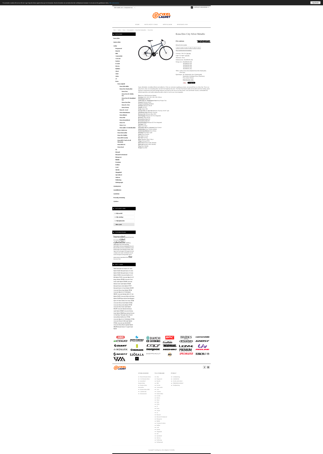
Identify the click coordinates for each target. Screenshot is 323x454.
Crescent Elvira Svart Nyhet (121, 303)
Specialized (118, 175)
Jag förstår (315, 2)
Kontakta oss (182, 24)
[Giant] (120, 345)
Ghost (117, 71)
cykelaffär (119, 242)
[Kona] (170, 345)
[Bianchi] (153, 338)
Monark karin (121, 247)
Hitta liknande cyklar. (188, 79)
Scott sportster (125, 254)
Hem (115, 30)
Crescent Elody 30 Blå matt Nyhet (123, 321)
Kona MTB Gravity (123, 138)
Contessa (117, 240)
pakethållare (128, 247)
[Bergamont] (137, 338)
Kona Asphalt (130, 30)
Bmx (130, 237)
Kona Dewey (125, 107)
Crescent (117, 58)
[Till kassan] (192, 7)
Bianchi (117, 51)
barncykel (119, 236)
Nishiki (117, 159)
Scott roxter (120, 253)
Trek (119, 259)
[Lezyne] (186, 346)
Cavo (158, 389)
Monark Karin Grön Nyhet (121, 286)
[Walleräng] (119, 359)
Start (137, 24)
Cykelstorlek (143, 391)
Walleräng (118, 180)
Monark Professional (121, 154)
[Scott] (120, 354)
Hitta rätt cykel (151, 24)
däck (120, 244)
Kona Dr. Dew (126, 105)
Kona (124, 30)
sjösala (115, 257)
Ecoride (117, 63)
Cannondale (118, 56)
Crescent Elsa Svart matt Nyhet (122, 307)
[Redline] (202, 349)
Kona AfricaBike (124, 86)
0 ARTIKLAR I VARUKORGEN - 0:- (201, 7)
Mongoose (118, 157)
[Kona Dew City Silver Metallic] (155, 50)
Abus (158, 377)
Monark (117, 152)
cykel (122, 239)
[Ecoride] (167, 342)
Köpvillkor (167, 24)
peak (132, 247)
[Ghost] (202, 341)
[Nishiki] (170, 349)
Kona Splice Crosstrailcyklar (128, 127)
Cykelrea (115, 201)
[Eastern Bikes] (153, 341)
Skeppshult (118, 172)
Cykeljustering (176, 377)
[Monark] (120, 349)
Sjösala (117, 170)
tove (117, 259)
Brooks (158, 385)
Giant (116, 74)
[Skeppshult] (153, 353)
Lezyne (158, 410)
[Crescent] (137, 341)
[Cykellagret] (161, 15)
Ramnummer (143, 393)
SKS (157, 433)
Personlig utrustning (119, 197)
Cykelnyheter (117, 186)
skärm (118, 257)
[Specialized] (186, 353)
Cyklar (119, 30)
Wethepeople (119, 182)
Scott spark (118, 254)
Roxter (128, 249)
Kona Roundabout (125, 120)
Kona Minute (123, 115)
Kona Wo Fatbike (122, 135)
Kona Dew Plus (126, 102)
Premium (118, 162)
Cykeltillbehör (117, 190)
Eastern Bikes (160, 393)
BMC (116, 53)
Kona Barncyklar (122, 132)
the (130, 256)
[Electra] (186, 341)
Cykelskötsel (176, 379)
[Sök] (134, 7)
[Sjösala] (137, 354)
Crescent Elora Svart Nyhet (121, 290)
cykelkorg (128, 242)
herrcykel (116, 246)
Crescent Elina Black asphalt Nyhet (123, 325)
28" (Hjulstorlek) (187, 74)
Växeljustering (176, 385)
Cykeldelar (116, 194)
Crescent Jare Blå (122, 323)
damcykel (116, 244)
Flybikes (117, 68)
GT (116, 79)
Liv (116, 149)
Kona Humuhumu (125, 112)
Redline (117, 165)
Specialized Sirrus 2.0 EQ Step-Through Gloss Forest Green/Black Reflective (124, 315)
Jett (120, 246)
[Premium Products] (185, 350)
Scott (116, 167)
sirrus (130, 254)
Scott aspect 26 (127, 251)
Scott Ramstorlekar (145, 379)
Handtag (127, 244)
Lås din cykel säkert (177, 381)
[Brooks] (186, 337)
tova (115, 259)
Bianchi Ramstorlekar (145, 377)
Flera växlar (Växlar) (188, 78)
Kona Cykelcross (122, 130)
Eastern (117, 61)
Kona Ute (122, 122)
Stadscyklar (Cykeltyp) (189, 76)
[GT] (153, 345)
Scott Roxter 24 (127, 253)
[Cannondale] (202, 336)
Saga (115, 251)
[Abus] (120, 337)
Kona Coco (123, 125)
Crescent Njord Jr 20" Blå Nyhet (122, 292)
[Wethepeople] (137, 358)
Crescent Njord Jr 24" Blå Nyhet (122, 319)
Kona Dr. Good (124, 110)
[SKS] (170, 354)
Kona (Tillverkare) (200, 76)
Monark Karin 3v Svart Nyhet (122, 288)
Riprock (119, 249)
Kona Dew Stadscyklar (141, 30)
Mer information (114, 3)
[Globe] (137, 346)
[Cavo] (120, 341)
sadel (132, 249)
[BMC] (170, 337)
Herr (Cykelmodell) (197, 74)
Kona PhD (122, 117)
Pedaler (115, 249)
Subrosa (117, 177)
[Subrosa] (202, 353)
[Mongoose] (153, 349)
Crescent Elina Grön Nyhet (121, 305)
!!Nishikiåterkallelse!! (178, 383)
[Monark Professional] (137, 349)
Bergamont (118, 48)
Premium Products (161, 423)
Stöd (127, 257)
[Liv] (202, 346)
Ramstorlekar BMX (145, 389)
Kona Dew (150, 30)
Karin (122, 246)
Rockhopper (124, 249)
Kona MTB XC (121, 144)
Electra (117, 66)
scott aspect (121, 251)
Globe (117, 76)
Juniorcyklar (117, 42)
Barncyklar (116, 38)
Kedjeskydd (126, 246)
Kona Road (121, 147)
